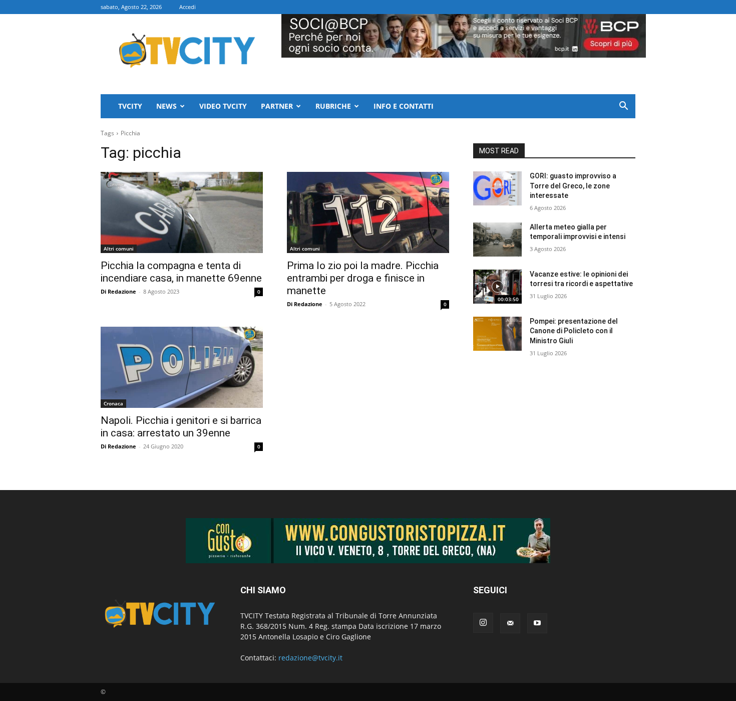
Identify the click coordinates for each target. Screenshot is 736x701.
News (166, 106)
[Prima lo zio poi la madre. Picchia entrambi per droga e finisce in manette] (368, 212)
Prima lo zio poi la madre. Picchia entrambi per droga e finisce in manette (363, 278)
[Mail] (510, 623)
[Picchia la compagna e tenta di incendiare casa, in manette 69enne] (182, 212)
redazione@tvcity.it (310, 657)
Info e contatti (404, 106)
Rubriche (333, 106)
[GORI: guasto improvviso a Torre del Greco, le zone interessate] (497, 188)
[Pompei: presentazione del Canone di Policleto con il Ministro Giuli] (497, 334)
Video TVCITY (223, 106)
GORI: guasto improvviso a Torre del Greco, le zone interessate (573, 185)
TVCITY (130, 106)
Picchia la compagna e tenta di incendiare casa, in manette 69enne (181, 272)
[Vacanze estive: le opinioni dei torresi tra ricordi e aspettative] (497, 287)
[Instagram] (483, 623)
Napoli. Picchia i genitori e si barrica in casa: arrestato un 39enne (181, 426)
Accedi (187, 7)
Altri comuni (119, 248)
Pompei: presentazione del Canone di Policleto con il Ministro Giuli (574, 331)
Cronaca (113, 403)
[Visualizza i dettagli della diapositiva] (368, 540)
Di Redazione (118, 291)
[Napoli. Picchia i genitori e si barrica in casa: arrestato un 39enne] (182, 367)
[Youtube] (537, 623)
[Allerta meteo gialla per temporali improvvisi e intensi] (497, 239)
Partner (277, 106)
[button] (623, 107)
